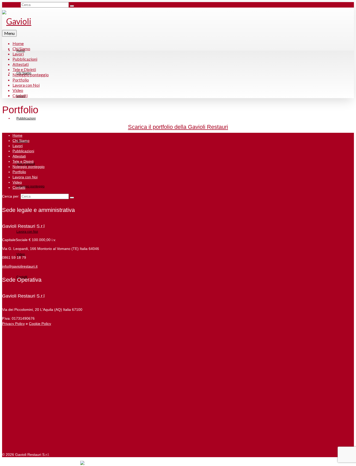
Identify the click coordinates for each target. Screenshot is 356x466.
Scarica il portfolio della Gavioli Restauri (178, 127)
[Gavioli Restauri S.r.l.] (28, 21)
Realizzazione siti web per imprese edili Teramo (41, 463)
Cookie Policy (40, 324)
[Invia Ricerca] (72, 6)
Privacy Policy (13, 324)
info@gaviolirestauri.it (20, 266)
